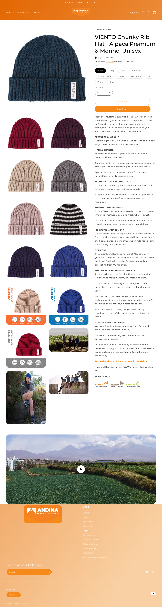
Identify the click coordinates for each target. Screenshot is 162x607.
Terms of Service (91, 539)
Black (101, 71)
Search (86, 513)
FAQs (85, 531)
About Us (87, 522)
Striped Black (105, 76)
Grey (113, 71)
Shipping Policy (90, 544)
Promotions (88, 553)
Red (150, 76)
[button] (10, 12)
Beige (122, 76)
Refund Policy (89, 548)
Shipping (110, 61)
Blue (113, 82)
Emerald (137, 71)
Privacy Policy (89, 535)
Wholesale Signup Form (95, 557)
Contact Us (88, 526)
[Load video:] (81, 469)
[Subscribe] (49, 572)
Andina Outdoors (19, 604)
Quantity (99, 87)
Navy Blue (137, 76)
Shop (85, 517)
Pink (124, 71)
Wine (101, 82)
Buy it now (122, 109)
